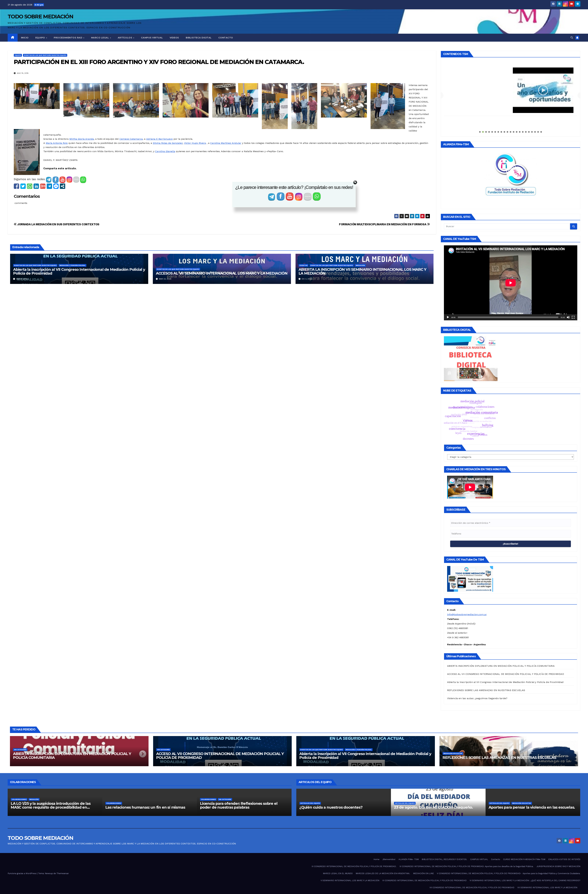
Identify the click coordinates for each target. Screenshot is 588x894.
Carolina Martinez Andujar (225, 143)
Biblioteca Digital (199, 37)
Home (376, 859)
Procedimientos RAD (68, 37)
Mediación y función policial (72, 265)
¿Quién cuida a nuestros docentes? (330, 807)
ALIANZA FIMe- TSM (510, 69)
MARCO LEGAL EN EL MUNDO (338, 873)
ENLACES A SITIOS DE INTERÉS (564, 859)
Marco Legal (100, 37)
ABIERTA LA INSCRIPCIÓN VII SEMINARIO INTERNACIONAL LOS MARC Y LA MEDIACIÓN (362, 271)
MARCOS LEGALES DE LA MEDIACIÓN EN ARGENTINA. (383, 873)
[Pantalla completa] (573, 317)
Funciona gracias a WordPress (22, 873)
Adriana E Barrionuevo (159, 138)
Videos (174, 37)
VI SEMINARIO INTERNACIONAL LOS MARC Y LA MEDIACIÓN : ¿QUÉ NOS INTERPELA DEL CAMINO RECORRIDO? (525, 880)
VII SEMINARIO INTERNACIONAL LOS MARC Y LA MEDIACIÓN (547, 887)
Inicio (25, 37)
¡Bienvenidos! (389, 859)
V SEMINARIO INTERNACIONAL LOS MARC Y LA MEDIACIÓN (350, 880)
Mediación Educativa (452, 753)
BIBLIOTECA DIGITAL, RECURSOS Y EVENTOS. (444, 859)
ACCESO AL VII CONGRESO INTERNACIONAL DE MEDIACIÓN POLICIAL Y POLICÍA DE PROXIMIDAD (505, 674)
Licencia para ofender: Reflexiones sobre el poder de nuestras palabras (238, 805)
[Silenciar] (568, 317)
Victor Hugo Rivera (195, 143)
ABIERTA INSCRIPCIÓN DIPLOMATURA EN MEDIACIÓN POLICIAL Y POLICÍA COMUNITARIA (501, 665)
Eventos (303, 265)
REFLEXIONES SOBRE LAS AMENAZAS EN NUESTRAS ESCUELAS (486, 690)
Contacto (225, 37)
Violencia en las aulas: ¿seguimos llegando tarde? (477, 698)
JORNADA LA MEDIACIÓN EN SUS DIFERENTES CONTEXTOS (58, 224)
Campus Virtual (152, 37)
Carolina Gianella (165, 151)
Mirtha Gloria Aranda (81, 138)
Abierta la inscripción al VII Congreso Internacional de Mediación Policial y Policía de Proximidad (79, 271)
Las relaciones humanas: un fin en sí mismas (145, 807)
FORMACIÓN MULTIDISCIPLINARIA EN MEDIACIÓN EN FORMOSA (383, 224)
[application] (510, 282)
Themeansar (63, 873)
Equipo (40, 37)
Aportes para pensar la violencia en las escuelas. (532, 807)
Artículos (125, 37)
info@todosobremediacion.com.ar (467, 614)
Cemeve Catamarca (131, 138)
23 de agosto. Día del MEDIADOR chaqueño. (433, 807)
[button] (572, 37)
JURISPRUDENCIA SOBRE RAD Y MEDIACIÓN (558, 866)
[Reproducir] (447, 317)
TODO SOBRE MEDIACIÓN (40, 16)
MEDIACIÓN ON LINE (423, 873)
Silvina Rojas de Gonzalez (168, 143)
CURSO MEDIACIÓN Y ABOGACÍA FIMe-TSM (524, 859)
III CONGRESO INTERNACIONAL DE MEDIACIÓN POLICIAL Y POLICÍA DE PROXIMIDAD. (354, 866)
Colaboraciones (19, 799)
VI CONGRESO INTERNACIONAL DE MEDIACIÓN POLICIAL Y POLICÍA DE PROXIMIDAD (424, 880)
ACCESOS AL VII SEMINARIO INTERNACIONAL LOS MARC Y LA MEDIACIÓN (221, 273)
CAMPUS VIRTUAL (479, 859)
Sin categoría (20, 749)
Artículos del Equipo (310, 803)
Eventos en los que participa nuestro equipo (45, 55)
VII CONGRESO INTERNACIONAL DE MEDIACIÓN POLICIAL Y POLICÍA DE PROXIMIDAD (472, 887)
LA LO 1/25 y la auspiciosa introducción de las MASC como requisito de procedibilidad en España (50, 807)
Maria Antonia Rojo (57, 143)
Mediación (360, 265)
